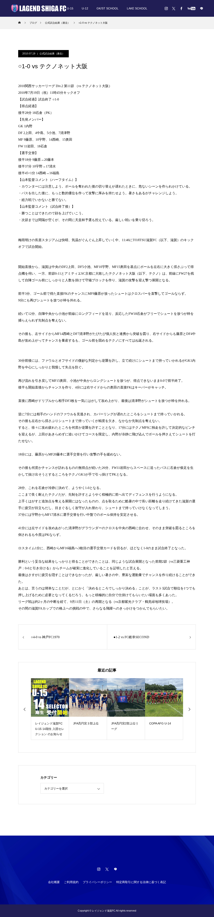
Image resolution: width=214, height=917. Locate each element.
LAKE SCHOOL (137, 8)
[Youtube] (191, 8)
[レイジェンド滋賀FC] (38, 8)
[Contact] (201, 8)
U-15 (70, 8)
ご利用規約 (71, 882)
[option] (50, 709)
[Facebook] (181, 8)
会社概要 (54, 882)
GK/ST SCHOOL (107, 8)
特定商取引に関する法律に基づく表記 (141, 882)
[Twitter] (174, 8)
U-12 (85, 8)
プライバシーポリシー (97, 882)
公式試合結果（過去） (52, 53)
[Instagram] (166, 8)
